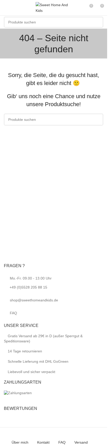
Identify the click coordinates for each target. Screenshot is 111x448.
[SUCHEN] (97, 22)
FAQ (13, 313)
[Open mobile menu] (6, 8)
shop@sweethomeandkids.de (34, 300)
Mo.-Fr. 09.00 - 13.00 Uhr (31, 282)
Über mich (20, 442)
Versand (81, 442)
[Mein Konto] (79, 8)
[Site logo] (54, 7)
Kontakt (43, 442)
